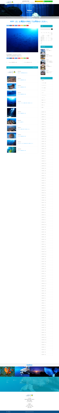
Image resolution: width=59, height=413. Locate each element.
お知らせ (7, 382)
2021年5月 (44, 266)
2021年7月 (44, 261)
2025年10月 (44, 136)
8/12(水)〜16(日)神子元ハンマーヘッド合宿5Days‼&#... (49, 62)
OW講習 (43, 80)
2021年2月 (44, 273)
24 (41, 40)
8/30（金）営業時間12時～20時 (13, 62)
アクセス (47, 383)
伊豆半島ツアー (28, 381)
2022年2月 (44, 244)
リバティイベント (44, 95)
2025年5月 (44, 148)
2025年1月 (44, 158)
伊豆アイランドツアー (28, 384)
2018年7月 (44, 349)
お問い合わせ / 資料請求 (40, 1)
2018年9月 (44, 344)
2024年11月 (44, 163)
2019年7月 (44, 320)
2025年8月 (44, 141)
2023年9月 (44, 197)
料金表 (43, 3)
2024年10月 (44, 165)
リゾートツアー (44, 90)
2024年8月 (44, 170)
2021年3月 (44, 271)
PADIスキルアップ (39, 3)
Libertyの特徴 (47, 381)
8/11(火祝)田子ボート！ (49, 66)
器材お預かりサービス (28, 388)
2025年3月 (44, 153)
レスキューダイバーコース (36, 383)
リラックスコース (22, 383)
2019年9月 (44, 315)
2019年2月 (44, 332)
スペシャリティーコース (35, 388)
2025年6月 (44, 146)
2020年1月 (44, 305)
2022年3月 (44, 241)
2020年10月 (44, 283)
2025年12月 (44, 131)
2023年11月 (44, 192)
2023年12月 (44, 190)
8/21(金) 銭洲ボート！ (49, 50)
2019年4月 (44, 327)
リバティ (43, 92)
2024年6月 (44, 175)
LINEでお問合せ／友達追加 (48, 1)
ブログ (46, 3)
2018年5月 (44, 354)
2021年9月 (44, 256)
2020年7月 (44, 290)
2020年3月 (44, 300)
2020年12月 (44, 278)
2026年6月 (44, 116)
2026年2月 (44, 126)
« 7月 (41, 43)
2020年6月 (44, 293)
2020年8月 (44, 288)
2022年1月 (44, 246)
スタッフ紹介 (47, 382)
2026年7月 (44, 114)
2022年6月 (44, 234)
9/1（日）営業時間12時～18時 (28, 62)
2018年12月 (44, 337)
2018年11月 (44, 339)
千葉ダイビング (44, 102)
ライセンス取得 (28, 3)
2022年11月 (44, 222)
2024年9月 (44, 168)
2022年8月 (44, 229)
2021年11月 (44, 251)
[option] (7, 372)
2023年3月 (44, 212)
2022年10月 (44, 224)
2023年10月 (44, 195)
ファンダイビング (33, 3)
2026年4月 (44, 121)
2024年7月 (44, 173)
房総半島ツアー (28, 383)
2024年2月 (44, 185)
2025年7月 (44, 143)
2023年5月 (44, 207)
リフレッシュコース (42, 382)
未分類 (42, 107)
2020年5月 (44, 295)
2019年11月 (44, 310)
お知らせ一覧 (34, 67)
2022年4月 (44, 239)
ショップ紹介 (50, 3)
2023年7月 (44, 202)
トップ (18, 3)
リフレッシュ (43, 97)
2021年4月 (44, 268)
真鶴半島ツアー (28, 382)
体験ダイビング (22, 3)
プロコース (41, 384)
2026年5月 (44, 119)
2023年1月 (44, 217)
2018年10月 (44, 342)
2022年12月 (44, 219)
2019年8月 (44, 317)
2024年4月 (44, 180)
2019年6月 (44, 322)
